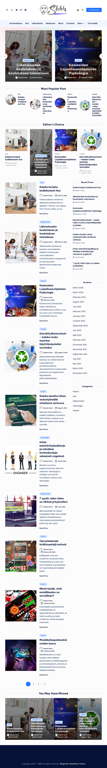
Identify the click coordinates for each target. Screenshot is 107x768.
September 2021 (80, 354)
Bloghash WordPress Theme (72, 764)
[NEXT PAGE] (44, 684)
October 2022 (79, 321)
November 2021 (80, 349)
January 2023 (79, 316)
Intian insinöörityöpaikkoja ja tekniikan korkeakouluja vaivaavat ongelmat (52, 449)
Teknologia (45, 438)
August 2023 (78, 302)
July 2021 (77, 359)
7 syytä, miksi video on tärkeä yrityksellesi (86, 264)
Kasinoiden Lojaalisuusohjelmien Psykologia (78, 69)
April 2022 (77, 335)
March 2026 (78, 287)
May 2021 (77, 363)
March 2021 (78, 368)
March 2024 (78, 292)
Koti (19, 94)
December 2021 (80, 344)
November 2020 (80, 373)
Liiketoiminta (28, 60)
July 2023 (77, 306)
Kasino (78, 60)
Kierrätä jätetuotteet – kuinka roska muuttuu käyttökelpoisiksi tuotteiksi (96, 106)
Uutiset (94, 94)
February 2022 (79, 340)
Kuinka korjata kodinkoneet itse (22, 100)
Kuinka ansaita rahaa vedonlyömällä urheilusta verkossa (52, 399)
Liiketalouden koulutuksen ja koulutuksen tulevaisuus (28, 69)
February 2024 (79, 297)
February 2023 (79, 311)
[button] (94, 10)
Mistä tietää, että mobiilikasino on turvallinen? (50, 592)
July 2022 (77, 330)
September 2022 (80, 325)
